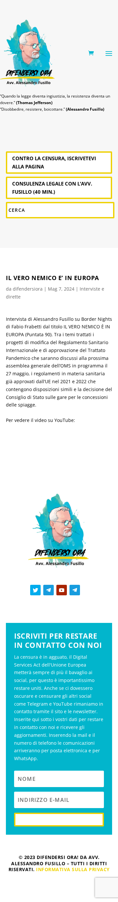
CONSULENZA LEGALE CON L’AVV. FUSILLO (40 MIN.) (52, 187)
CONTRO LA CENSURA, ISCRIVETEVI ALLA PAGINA (54, 162)
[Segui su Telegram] (48, 590)
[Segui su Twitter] (35, 590)
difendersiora (28, 289)
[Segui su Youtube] (61, 590)
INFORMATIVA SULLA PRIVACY (73, 869)
